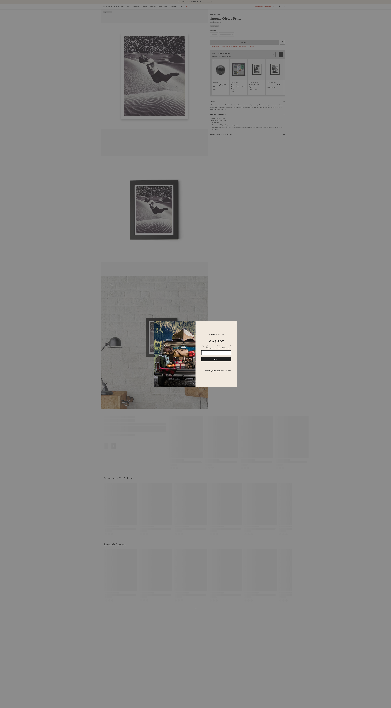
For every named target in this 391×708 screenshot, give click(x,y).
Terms (219, 372)
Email (204, 351)
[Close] (235, 323)
